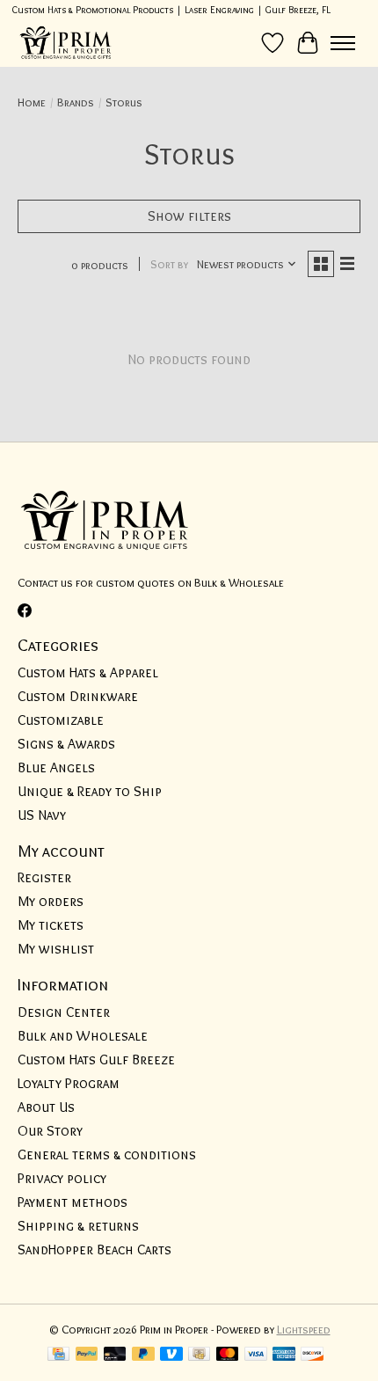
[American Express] (284, 1355)
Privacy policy (62, 1178)
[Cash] (199, 1355)
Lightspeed (304, 1329)
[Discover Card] (312, 1355)
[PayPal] (87, 1355)
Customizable (61, 720)
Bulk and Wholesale (83, 1035)
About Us (46, 1107)
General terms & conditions (107, 1154)
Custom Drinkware (78, 696)
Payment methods (72, 1202)
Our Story (50, 1130)
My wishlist (56, 948)
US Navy (42, 815)
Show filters (189, 216)
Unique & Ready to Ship (90, 791)
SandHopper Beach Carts (94, 1249)
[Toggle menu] (342, 43)
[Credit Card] (58, 1355)
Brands (75, 102)
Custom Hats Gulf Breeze (96, 1059)
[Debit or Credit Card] (115, 1355)
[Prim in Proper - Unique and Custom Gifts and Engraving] (66, 43)
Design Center (64, 1012)
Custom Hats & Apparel (88, 672)
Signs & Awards (66, 743)
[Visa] (255, 1355)
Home (32, 102)
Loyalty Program (69, 1083)
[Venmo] (171, 1355)
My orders (51, 901)
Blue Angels (56, 767)
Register (44, 877)
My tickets (51, 925)
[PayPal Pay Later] (143, 1355)
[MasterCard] (227, 1355)
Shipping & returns (78, 1225)
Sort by (169, 264)
